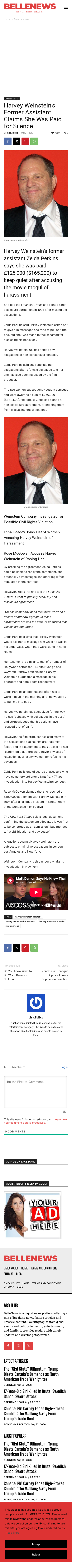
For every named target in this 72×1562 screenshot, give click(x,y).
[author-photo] (36, 1012)
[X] (16, 141)
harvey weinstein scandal (52, 921)
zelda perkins (12, 925)
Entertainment (21, 19)
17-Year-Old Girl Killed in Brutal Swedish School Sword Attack (35, 1394)
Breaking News (14, 1402)
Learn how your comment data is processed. (35, 1121)
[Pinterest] (25, 141)
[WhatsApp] (34, 141)
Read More (12, 1532)
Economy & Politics (16, 1424)
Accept (36, 1544)
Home (7, 19)
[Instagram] (18, 1346)
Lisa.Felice (12, 132)
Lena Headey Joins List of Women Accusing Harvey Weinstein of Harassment (32, 537)
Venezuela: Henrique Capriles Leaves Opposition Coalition (55, 975)
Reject (36, 1554)
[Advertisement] (36, 59)
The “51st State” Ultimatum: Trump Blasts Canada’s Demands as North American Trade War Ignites (31, 1374)
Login (64, 1067)
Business (9, 1384)
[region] (36, 1532)
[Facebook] (8, 141)
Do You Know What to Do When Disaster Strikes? (18, 975)
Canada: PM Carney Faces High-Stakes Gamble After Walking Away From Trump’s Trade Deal (34, 1413)
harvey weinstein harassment (20, 921)
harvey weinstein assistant (28, 916)
